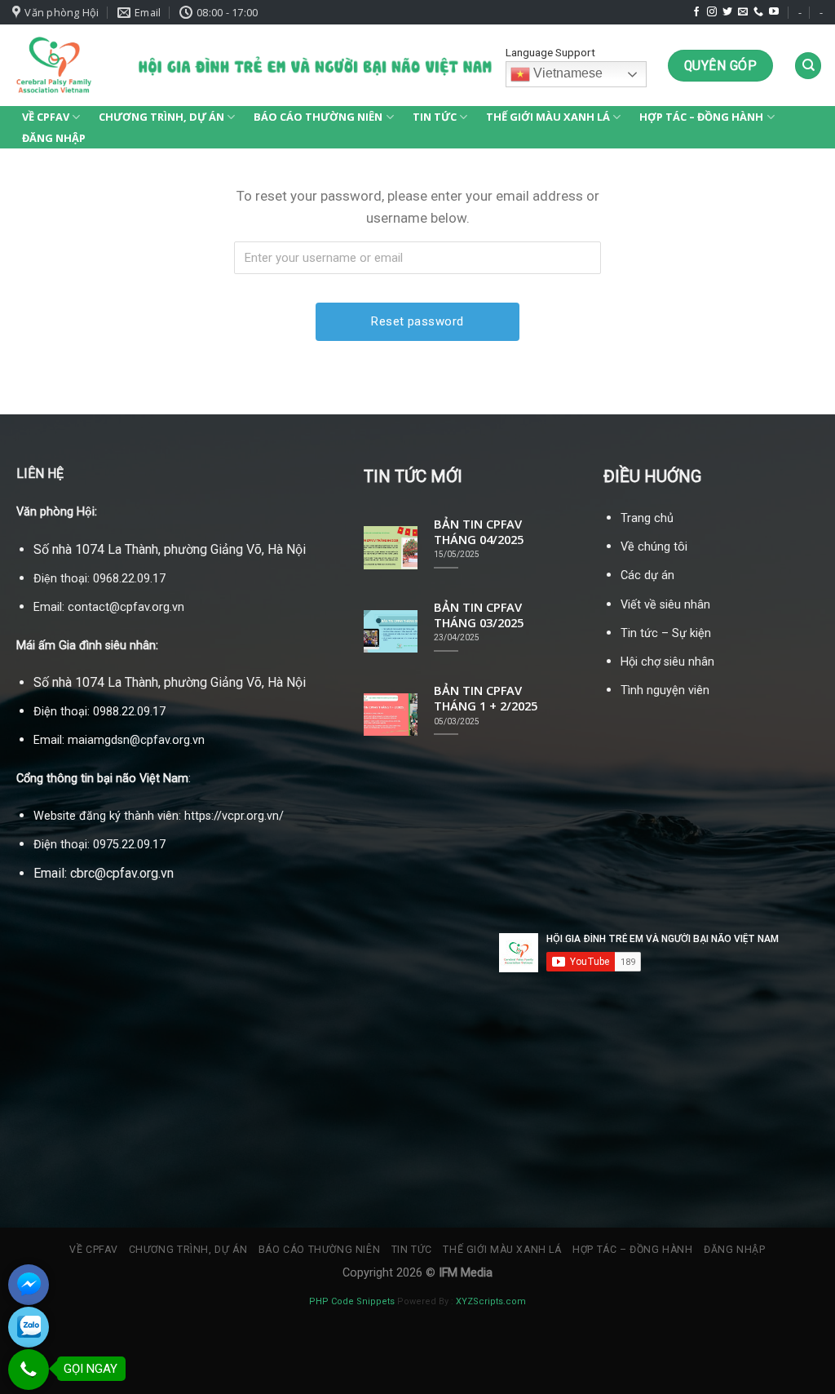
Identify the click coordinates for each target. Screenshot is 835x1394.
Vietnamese (566, 74)
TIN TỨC (435, 116)
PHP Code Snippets (352, 1301)
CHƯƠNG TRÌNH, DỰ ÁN (161, 116)
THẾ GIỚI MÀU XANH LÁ (548, 116)
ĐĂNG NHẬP (54, 138)
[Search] (808, 65)
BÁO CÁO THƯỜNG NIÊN (318, 116)
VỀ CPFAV (45, 116)
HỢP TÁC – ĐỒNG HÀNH (701, 116)
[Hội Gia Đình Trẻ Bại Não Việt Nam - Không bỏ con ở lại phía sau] (53, 65)
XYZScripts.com (491, 1301)
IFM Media (466, 1273)
